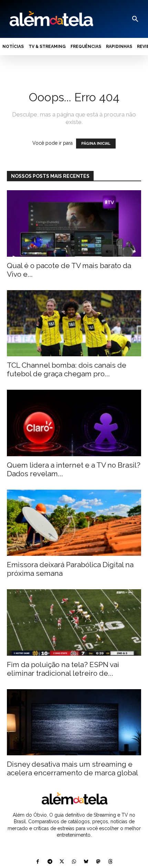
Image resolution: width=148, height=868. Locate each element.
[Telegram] (49, 862)
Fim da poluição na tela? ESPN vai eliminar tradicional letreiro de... (63, 668)
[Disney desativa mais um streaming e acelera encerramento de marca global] (74, 722)
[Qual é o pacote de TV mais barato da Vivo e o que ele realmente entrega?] (74, 223)
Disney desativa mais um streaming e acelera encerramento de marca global (72, 768)
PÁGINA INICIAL (95, 143)
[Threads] (110, 862)
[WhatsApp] (74, 862)
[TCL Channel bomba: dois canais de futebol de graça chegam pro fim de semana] (74, 323)
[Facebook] (37, 862)
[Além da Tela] (50, 19)
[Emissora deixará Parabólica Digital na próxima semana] (74, 523)
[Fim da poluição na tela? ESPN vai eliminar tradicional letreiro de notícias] (74, 622)
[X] (61, 862)
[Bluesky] (86, 862)
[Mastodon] (98, 862)
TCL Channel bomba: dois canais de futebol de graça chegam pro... (66, 369)
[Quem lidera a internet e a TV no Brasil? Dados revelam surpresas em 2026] (74, 423)
